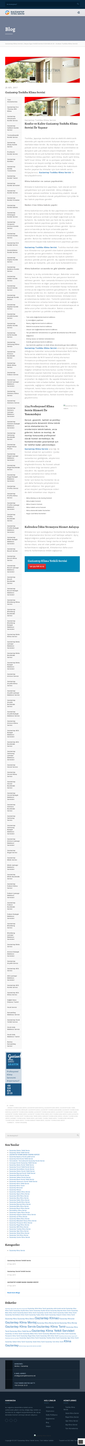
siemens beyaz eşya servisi (25, 1346)
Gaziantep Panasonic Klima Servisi (20, 1223)
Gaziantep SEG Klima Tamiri (49, 1336)
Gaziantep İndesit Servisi (12, 373)
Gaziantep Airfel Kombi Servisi (12, 335)
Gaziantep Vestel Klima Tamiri (35, 1342)
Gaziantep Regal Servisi (12, 851)
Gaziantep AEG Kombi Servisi (13, 986)
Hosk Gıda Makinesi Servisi (13, 1028)
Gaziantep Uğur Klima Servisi (19, 1231)
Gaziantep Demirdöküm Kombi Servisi (21, 1169)
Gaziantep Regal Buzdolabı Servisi (13, 467)
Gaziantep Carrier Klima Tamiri (47, 1313)
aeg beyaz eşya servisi (10, 1308)
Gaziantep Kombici (11, 160)
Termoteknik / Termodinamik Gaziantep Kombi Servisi (26, 1161)
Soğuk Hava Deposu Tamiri (13, 1001)
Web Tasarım (75, 1440)
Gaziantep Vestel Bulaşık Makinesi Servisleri (12, 796)
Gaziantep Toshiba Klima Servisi (25, 92)
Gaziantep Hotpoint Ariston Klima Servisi (22, 1214)
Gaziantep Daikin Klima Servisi (19, 1200)
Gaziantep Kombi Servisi (12, 192)
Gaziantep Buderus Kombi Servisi (13, 269)
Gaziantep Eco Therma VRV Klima (13, 109)
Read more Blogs (13, 1292)
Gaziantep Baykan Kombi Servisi (12, 307)
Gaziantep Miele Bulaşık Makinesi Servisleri (12, 540)
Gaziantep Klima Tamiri (17, 1186)
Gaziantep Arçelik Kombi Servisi (12, 316)
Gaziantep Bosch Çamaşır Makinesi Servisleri (13, 569)
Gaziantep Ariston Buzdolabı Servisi (11, 355)
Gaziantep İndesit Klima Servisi (12, 886)
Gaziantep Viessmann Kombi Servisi (12, 118)
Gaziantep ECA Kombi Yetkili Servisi (21, 1159)
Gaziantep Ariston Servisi (13, 675)
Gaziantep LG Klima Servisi (18, 1217)
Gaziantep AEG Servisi (13, 969)
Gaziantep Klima (11, 1318)
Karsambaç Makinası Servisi (13, 1013)
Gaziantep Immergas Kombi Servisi (12, 215)
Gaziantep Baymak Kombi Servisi (13, 297)
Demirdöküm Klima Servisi (18, 1210)
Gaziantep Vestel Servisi (12, 766)
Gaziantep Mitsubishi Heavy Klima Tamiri (55, 1334)
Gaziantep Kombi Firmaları (13, 199)
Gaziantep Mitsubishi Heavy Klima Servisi (22, 1221)
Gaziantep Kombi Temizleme (11, 169)
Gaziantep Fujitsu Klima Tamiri (39, 1315)
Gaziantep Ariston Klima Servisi (12, 723)
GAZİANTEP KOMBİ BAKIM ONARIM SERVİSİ (24, 1155)
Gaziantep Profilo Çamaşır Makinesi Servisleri (13, 506)
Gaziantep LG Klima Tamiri (13, 1334)
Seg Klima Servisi (71, 1425)
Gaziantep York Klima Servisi (18, 1235)
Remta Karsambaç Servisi (11, 1044)
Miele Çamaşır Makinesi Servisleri (12, 867)
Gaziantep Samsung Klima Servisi (13, 344)
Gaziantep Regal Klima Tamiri (30, 1336)
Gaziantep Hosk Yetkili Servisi (13, 1021)
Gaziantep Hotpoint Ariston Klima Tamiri (62, 1315)
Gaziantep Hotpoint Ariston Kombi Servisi (12, 225)
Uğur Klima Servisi (71, 1421)
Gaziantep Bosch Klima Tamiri (26, 1313)
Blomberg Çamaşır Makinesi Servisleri (11, 936)
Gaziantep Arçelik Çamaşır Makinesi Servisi (13, 693)
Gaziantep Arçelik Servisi (12, 962)
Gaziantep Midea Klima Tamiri (32, 1334)
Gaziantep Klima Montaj (20, 1322)
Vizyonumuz (50, 1411)
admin (11, 1106)
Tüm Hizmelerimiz (12, 101)
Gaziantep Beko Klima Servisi (13, 635)
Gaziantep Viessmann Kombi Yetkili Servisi (23, 1181)
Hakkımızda (50, 1407)
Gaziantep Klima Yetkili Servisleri (53, 1330)
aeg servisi (24, 1308)
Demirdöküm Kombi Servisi (12, 251)
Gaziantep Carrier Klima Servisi (19, 1237)
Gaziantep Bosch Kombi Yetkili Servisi (21, 1179)
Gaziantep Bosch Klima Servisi (12, 558)
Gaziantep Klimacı (15, 1190)
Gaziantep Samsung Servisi (11, 818)
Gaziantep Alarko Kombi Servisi (12, 325)
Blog (47, 1422)
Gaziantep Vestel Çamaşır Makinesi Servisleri (13, 383)
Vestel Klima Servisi (72, 1413)
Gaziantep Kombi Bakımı (12, 206)
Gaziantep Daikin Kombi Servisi (12, 278)
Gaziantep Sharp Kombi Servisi (12, 144)
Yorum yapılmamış (21, 1122)
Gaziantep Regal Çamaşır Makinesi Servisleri (12, 457)
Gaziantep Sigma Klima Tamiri (29, 1338)
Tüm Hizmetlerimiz (71, 1428)
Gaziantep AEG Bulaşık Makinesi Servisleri (13, 733)
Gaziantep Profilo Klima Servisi (12, 496)
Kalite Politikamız (51, 1415)
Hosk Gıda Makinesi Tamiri (13, 1035)
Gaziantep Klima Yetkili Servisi (19, 1183)
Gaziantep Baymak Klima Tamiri (60, 1310)
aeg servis (19, 1308)
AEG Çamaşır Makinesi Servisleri (12, 978)
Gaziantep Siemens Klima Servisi (13, 393)
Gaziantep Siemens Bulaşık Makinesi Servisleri (13, 424)
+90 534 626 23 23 (37, 566)
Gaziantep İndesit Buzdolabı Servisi (11, 906)
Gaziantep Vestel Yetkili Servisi (19, 1152)
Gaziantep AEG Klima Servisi (13, 994)
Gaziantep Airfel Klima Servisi (19, 1196)
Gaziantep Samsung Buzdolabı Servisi (11, 436)
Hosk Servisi (12, 1007)
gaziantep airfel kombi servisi (56, 1308)
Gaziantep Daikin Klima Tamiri (67, 1313)
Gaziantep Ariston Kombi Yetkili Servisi (22, 1171)
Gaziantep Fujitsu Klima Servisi (19, 1212)
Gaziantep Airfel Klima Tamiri (37, 1308)
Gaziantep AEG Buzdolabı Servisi (13, 744)
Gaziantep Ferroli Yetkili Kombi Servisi (21, 1167)
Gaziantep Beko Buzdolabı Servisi (13, 655)
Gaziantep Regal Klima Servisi (11, 446)
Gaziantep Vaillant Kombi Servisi (13, 128)
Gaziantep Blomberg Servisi (11, 926)
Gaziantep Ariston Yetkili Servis (19, 1150)
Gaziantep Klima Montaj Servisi (48, 1323)
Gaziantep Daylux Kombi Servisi (12, 260)
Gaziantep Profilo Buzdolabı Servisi (11, 517)
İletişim (48, 1426)
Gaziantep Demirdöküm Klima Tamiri (17, 1315)
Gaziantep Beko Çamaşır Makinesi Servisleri (13, 645)
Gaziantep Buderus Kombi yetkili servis (22, 1157)
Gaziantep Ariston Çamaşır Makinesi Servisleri (13, 842)
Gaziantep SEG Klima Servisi (18, 1227)
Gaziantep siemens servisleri (12, 1338)
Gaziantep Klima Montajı (68, 1323)
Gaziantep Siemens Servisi (13, 402)
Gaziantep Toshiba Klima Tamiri (49, 1338)
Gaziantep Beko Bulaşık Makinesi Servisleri (13, 666)
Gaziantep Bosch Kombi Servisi (12, 288)
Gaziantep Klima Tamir (51, 1326)
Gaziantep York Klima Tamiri (54, 1342)
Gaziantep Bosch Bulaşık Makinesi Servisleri (12, 591)
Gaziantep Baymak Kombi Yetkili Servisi (22, 1173)
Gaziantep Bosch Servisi (12, 550)
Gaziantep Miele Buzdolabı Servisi (13, 876)
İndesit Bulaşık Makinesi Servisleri (13, 916)
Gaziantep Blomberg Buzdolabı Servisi (11, 612)
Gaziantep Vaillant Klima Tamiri (15, 1342)
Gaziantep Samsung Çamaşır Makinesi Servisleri (11, 755)
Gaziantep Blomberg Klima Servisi (13, 602)
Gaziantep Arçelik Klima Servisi (12, 683)
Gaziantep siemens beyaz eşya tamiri (68, 1336)
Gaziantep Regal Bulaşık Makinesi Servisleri (12, 478)
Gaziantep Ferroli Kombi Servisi (12, 235)
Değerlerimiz (50, 1419)
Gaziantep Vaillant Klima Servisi (19, 1192)
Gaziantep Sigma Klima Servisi (19, 1194)
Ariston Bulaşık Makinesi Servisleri (13, 954)
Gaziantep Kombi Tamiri (12, 177)
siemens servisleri (37, 1346)
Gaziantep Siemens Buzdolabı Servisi (11, 807)
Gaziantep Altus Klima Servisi (19, 1198)
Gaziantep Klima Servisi (17, 1250)
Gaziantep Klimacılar (16, 1188)
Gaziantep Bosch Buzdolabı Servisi (11, 580)
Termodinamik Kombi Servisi (13, 136)
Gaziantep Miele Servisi (12, 859)
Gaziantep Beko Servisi (13, 945)
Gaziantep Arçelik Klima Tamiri (23, 1310)
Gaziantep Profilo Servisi (12, 487)
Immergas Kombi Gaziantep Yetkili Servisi (23, 1163)
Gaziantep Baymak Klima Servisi (20, 1204)
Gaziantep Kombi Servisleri (13, 184)
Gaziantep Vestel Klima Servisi (12, 774)
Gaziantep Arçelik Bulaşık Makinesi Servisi (13, 714)
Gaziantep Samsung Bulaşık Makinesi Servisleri (11, 829)
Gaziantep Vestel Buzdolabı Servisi (11, 785)
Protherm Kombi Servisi (12, 153)
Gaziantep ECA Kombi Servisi (13, 244)
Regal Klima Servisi (72, 1417)
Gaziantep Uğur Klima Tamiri (69, 1338)
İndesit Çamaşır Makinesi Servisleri (13, 895)
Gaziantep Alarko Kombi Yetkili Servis (21, 1165)
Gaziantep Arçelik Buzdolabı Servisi (11, 703)
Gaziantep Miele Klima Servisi (11, 365)
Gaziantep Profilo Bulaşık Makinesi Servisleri (13, 529)
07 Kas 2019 (11, 1264)
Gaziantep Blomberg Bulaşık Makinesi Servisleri (11, 625)
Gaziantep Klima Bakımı (25, 1318)
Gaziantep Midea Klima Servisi (19, 1219)
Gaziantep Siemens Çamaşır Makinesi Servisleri (11, 412)
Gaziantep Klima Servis (20, 1326)
